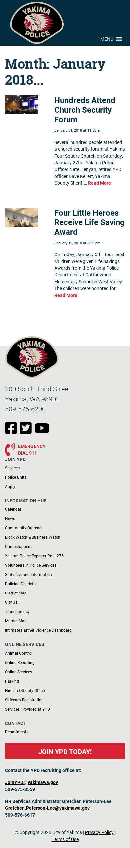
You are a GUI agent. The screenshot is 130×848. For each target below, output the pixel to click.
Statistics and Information (28, 574)
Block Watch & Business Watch (32, 537)
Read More (99, 183)
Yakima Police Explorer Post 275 (34, 555)
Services (12, 467)
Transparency (17, 611)
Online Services (18, 671)
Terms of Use (65, 839)
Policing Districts (20, 583)
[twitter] (27, 431)
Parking (12, 681)
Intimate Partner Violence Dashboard (38, 630)
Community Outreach (24, 527)
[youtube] (42, 431)
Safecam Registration (24, 699)
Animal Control (18, 653)
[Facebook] (12, 431)
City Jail (12, 602)
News (10, 518)
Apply (10, 486)
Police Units (15, 477)
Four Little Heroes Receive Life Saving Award (89, 222)
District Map (16, 592)
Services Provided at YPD (27, 709)
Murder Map (16, 620)
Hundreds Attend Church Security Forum (84, 110)
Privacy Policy (99, 832)
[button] (106, 39)
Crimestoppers (18, 546)
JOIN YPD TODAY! (65, 751)
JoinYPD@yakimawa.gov (31, 782)
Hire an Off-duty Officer (25, 690)
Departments (16, 731)
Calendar (13, 509)
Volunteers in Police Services (30, 565)
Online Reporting (20, 662)
